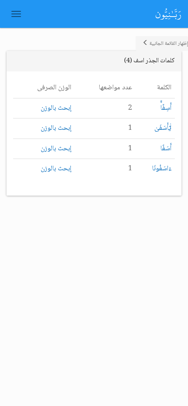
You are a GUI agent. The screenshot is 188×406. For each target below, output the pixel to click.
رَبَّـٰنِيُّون (168, 14)
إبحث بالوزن (56, 108)
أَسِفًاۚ (165, 108)
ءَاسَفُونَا (161, 169)
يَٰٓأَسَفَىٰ (162, 128)
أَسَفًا (165, 149)
